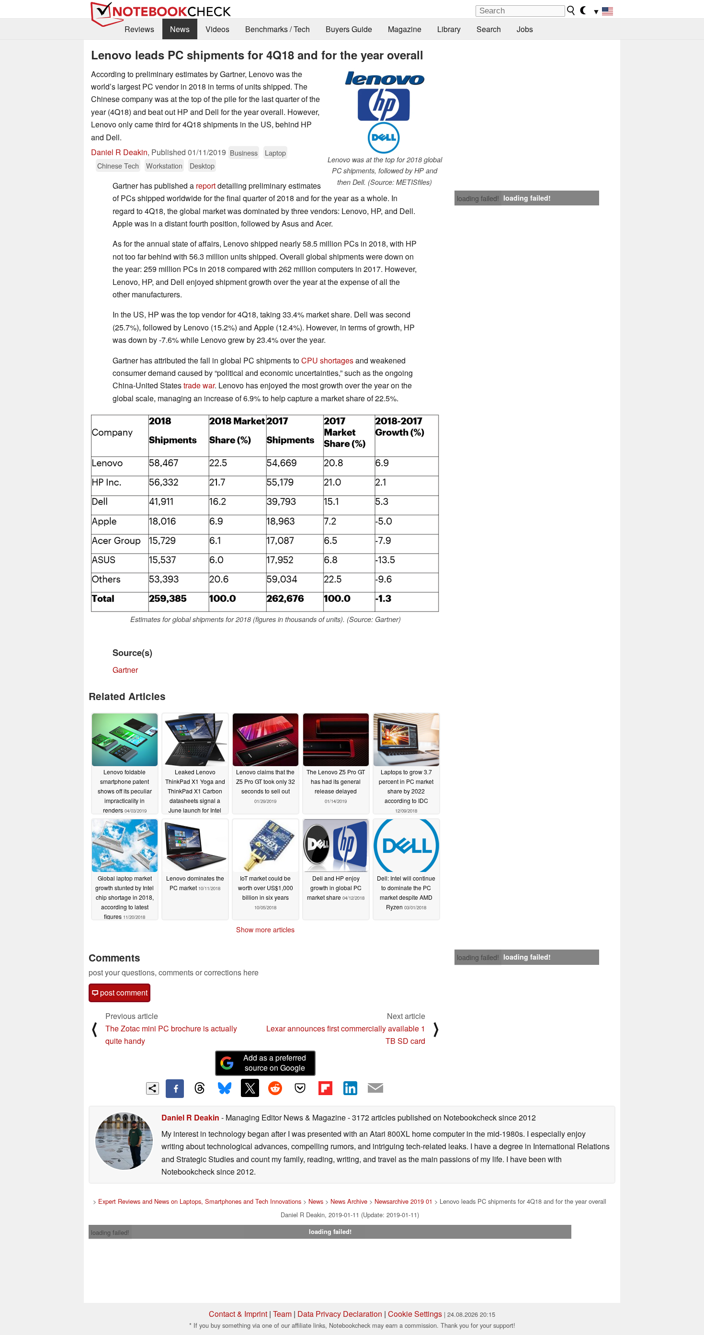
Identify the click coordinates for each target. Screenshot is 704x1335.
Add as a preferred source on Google (274, 1062)
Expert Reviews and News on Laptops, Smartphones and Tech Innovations (199, 1201)
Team (282, 1313)
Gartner (125, 669)
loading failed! (478, 198)
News (180, 28)
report (206, 185)
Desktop (202, 165)
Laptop (275, 152)
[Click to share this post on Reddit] (275, 1088)
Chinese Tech (118, 165)
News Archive (348, 1201)
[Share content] (152, 1088)
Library (449, 28)
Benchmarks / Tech (277, 28)
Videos (217, 28)
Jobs (525, 28)
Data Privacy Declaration (339, 1313)
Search (489, 28)
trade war (199, 385)
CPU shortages (327, 360)
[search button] (571, 10)
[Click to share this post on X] (250, 1088)
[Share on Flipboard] (325, 1088)
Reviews (139, 28)
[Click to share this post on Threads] (200, 1088)
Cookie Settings (415, 1313)
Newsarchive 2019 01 (403, 1201)
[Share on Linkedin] (350, 1088)
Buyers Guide (349, 28)
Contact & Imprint (238, 1313)
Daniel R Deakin (119, 152)
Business (244, 152)
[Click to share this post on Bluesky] (225, 1088)
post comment (123, 992)
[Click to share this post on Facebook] (175, 1088)
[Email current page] (375, 1088)
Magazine (404, 28)
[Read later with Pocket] (300, 1088)
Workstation (164, 165)
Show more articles (265, 929)
